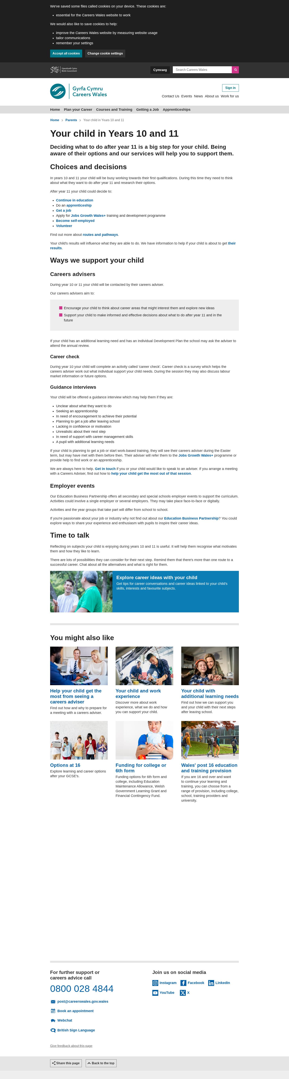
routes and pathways (100, 235)
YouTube (168, 992)
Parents (71, 120)
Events (186, 96)
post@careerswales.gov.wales (95, 1001)
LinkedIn (223, 982)
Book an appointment (75, 1011)
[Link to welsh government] (63, 70)
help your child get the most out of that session (151, 473)
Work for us (230, 96)
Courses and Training (114, 110)
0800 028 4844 (82, 989)
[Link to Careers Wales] (78, 91)
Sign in (230, 88)
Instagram (168, 982)
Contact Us (170, 96)
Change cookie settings (105, 53)
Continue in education (74, 200)
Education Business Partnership (191, 518)
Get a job (63, 210)
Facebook (196, 982)
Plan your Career (78, 110)
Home (55, 110)
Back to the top (103, 1063)
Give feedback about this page (71, 1046)
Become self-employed (75, 221)
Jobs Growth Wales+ (88, 216)
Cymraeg (160, 70)
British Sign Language (76, 1030)
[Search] (235, 69)
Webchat (64, 1020)
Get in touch (105, 469)
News (198, 96)
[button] (66, 1063)
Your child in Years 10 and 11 (103, 120)
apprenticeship (79, 205)
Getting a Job (147, 110)
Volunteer (64, 226)
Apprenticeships (177, 110)
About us (212, 96)
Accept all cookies (66, 53)
